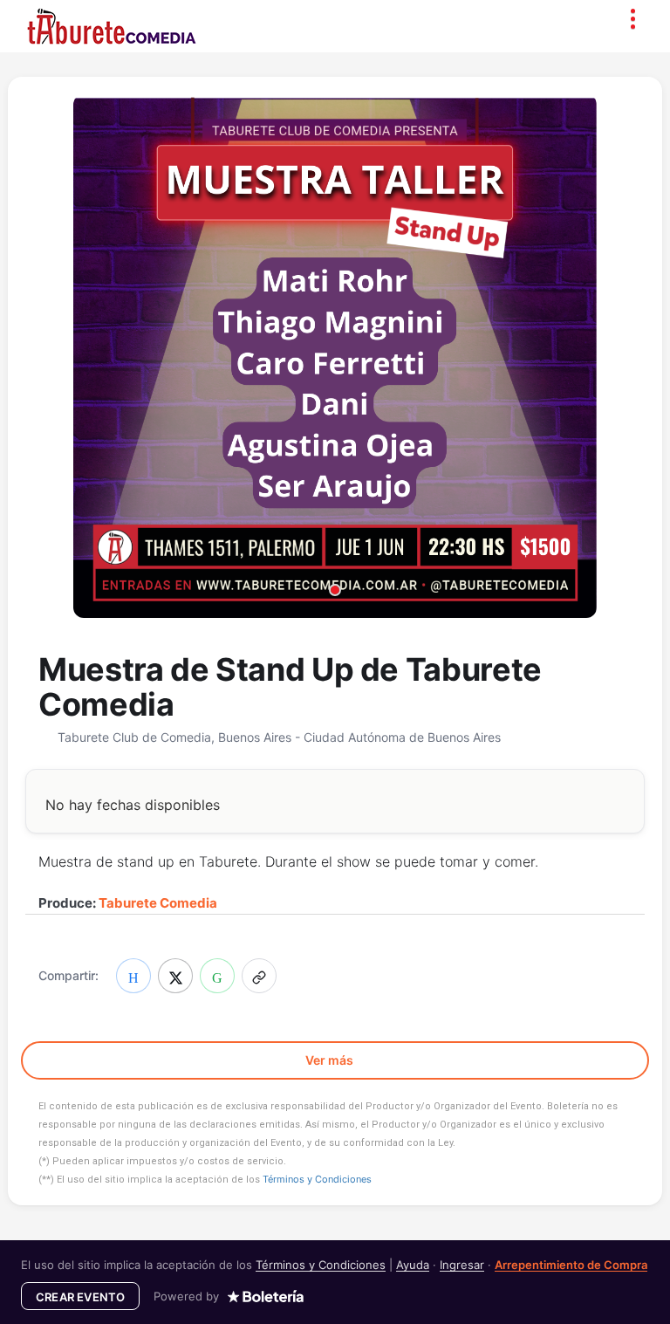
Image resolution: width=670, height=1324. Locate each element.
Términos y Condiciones (317, 1179)
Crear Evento (80, 1297)
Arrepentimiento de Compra (571, 1265)
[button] (259, 975)
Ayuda (412, 1265)
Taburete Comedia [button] (158, 903)
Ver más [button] (330, 1060)
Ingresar (462, 1265)
